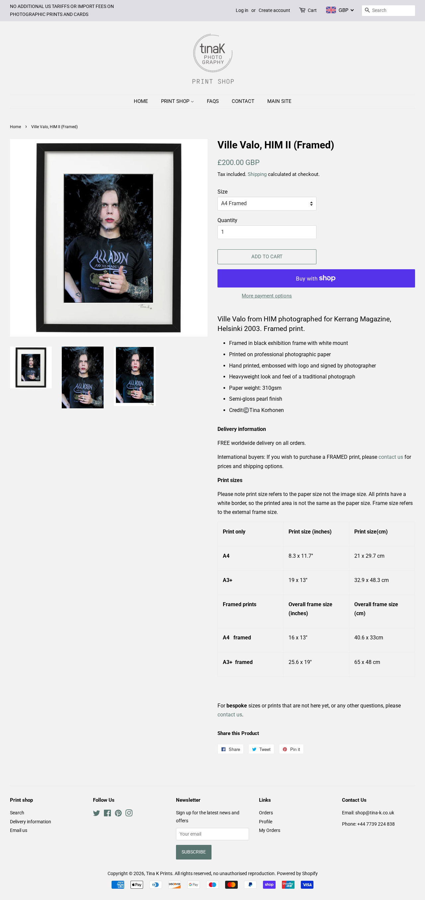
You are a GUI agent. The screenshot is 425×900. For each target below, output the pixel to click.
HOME (141, 101)
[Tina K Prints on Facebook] (107, 814)
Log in (242, 10)
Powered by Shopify (297, 873)
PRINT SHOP (176, 101)
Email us (18, 830)
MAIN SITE (279, 101)
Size (222, 192)
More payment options (267, 296)
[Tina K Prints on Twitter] (96, 814)
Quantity (227, 220)
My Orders (269, 830)
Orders (266, 812)
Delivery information (30, 821)
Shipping (257, 174)
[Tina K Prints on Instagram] (128, 814)
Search (17, 812)
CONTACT (243, 101)
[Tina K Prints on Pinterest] (118, 814)
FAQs (213, 101)
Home (15, 126)
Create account (274, 10)
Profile (265, 821)
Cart (312, 10)
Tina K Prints (159, 873)
